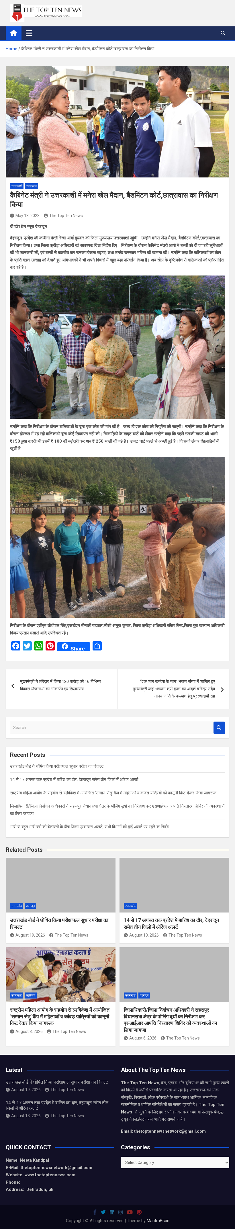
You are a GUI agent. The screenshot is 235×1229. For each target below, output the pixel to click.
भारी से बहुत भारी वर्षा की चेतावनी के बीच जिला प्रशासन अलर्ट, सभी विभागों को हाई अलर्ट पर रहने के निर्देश (89, 826)
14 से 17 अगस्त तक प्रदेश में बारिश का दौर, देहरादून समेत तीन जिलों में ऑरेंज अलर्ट (74, 779)
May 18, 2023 (27, 215)
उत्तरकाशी (16, 186)
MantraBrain (158, 1220)
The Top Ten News (66, 215)
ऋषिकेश (30, 995)
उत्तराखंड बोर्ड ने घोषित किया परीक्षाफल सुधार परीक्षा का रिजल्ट (57, 766)
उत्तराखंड (31, 186)
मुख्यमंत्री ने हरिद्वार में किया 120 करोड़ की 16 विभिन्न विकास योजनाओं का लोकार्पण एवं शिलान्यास (60, 685)
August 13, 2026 (144, 935)
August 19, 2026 (30, 935)
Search (219, 728)
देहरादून (30, 906)
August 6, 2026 (142, 1038)
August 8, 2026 (29, 1031)
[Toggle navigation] (29, 33)
